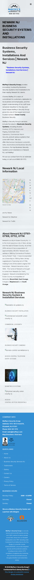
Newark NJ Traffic (8, 221)
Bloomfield (14, 279)
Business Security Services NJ (14, 461)
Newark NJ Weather (9, 217)
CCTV (11, 129)
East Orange (23, 279)
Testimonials (8, 465)
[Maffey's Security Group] (14, 7)
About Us (7, 458)
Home (6, 454)
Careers (6, 477)
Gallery (6, 469)
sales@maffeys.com (14, 432)
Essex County (20, 115)
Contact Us (8, 473)
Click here (18, 434)
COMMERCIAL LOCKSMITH (13, 324)
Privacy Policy (8, 481)
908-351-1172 (14, 13)
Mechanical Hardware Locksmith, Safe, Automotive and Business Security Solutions (16, 144)
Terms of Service (10, 485)
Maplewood (14, 282)
